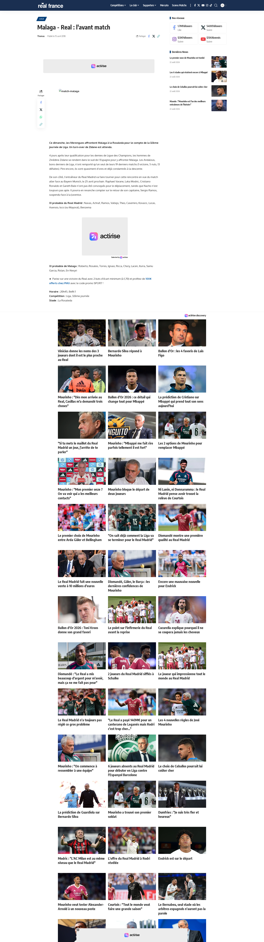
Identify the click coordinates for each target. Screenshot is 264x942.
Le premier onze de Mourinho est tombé (187, 58)
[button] (190, 5)
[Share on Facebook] (149, 36)
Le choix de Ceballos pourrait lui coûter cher (188, 87)
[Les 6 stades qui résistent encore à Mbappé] (219, 76)
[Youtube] (213, 39)
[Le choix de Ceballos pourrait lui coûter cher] (219, 91)
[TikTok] (211, 5)
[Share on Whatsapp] (41, 117)
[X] (199, 5)
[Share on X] (154, 36)
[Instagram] (207, 5)
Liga (41, 19)
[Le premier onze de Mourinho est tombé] (219, 62)
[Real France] (57, 5)
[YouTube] (203, 5)
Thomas (41, 36)
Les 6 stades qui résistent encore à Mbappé (189, 72)
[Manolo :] (219, 105)
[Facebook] (195, 5)
